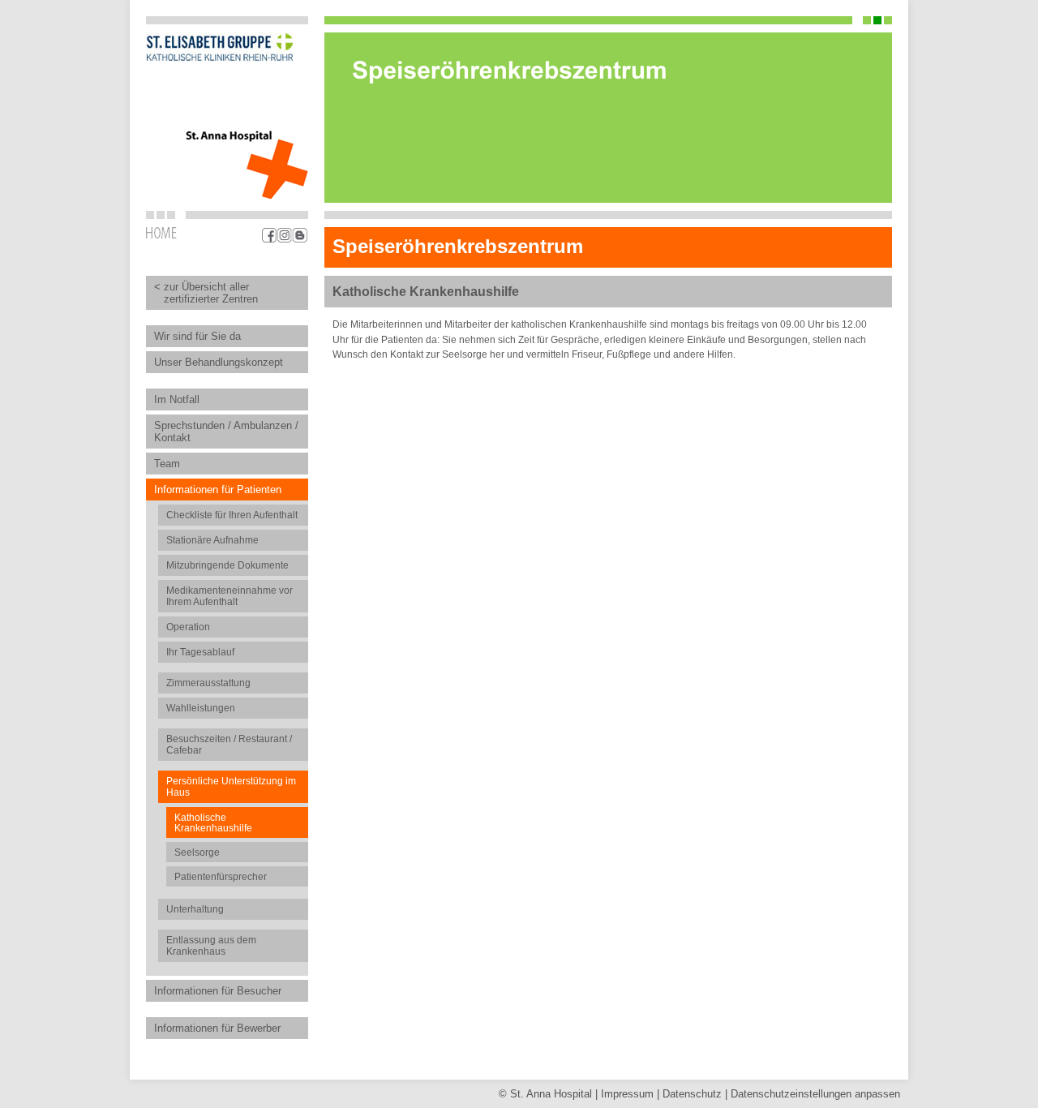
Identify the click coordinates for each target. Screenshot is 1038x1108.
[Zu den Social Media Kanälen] (285, 235)
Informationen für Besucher (217, 991)
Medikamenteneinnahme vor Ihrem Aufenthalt (229, 596)
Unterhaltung (195, 909)
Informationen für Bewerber (217, 1028)
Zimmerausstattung (208, 683)
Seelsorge (197, 852)
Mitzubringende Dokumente (227, 565)
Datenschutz (692, 1094)
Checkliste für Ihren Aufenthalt (232, 515)
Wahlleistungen (200, 708)
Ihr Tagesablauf (200, 652)
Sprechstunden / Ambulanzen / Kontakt (226, 431)
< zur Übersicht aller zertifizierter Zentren (206, 293)
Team (167, 463)
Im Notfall (176, 399)
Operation (188, 627)
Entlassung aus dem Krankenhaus (211, 945)
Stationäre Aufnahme (212, 540)
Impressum (627, 1094)
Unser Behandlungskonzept (218, 362)
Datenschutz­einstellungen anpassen (815, 1094)
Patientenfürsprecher (220, 876)
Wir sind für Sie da (197, 336)
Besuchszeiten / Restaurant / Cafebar (229, 744)
